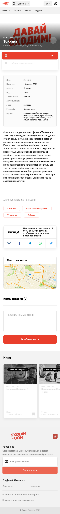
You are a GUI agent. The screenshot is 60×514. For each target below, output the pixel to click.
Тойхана (31, 215)
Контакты (35, 486)
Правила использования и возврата (20, 494)
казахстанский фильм (37, 208)
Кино (5, 37)
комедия (11, 208)
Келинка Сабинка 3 (17, 389)
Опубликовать (30, 339)
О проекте (7, 486)
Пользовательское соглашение (18, 500)
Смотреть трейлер (53, 40)
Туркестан (12, 215)
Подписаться (30, 470)
